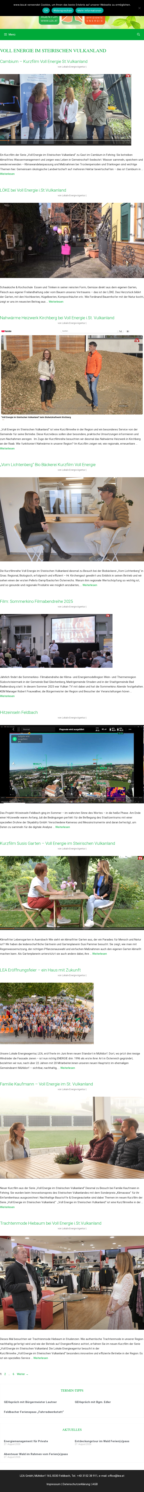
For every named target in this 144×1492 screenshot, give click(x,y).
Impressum (53, 1484)
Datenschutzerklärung (76, 1484)
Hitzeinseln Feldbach (19, 712)
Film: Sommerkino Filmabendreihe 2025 (36, 601)
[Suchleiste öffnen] (138, 34)
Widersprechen (62, 10)
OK (46, 10)
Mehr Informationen (89, 10)
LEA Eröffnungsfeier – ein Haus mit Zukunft (40, 970)
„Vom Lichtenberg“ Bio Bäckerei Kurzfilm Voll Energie (48, 464)
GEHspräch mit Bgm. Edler (93, 1402)
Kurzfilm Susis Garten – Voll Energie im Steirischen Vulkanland (57, 843)
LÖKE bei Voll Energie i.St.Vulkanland (33, 190)
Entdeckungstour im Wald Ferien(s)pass (102, 1441)
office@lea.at (116, 1475)
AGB (95, 1484)
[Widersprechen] (139, 8)
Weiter (22, 1374)
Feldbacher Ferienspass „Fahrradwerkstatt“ (34, 1412)
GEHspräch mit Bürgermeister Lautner (30, 1402)
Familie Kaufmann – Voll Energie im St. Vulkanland (46, 1084)
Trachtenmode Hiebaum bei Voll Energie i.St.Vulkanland (50, 1223)
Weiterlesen (7, 174)
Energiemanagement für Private (26, 1441)
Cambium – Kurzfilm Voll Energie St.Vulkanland (44, 61)
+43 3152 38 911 (87, 1475)
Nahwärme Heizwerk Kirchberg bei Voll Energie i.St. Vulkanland (57, 317)
